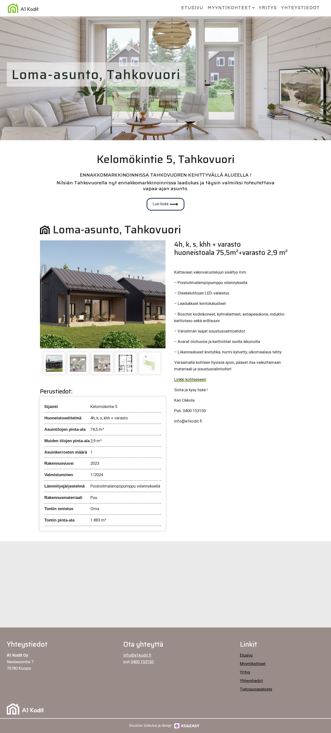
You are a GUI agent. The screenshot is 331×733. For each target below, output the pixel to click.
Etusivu (192, 7)
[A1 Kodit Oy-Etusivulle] (23, 8)
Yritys (268, 7)
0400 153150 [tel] (142, 661)
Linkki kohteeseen (190, 379)
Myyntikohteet (229, 7)
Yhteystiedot (300, 7)
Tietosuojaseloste (256, 689)
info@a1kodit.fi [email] (137, 655)
